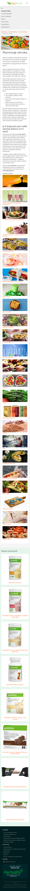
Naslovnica (4, 32)
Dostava (5, 854)
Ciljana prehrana (6, 13)
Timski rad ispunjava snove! (10, 832)
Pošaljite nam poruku (10, 861)
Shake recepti (5, 24)
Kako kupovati (6, 851)
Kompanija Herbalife (8, 842)
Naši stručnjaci (6, 836)
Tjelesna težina (6, 11)
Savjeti (3, 19)
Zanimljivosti (5, 27)
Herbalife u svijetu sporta (9, 834)
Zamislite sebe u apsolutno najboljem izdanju (14, 840)
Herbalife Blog (13, 32)
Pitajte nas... (5, 21)
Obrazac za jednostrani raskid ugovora (12, 856)
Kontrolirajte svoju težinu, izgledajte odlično (14, 838)
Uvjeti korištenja (7, 847)
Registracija (6, 853)
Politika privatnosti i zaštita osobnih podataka (14, 849)
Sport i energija (6, 16)
